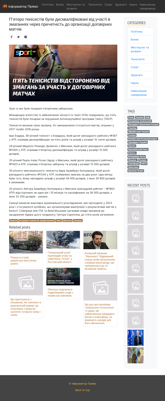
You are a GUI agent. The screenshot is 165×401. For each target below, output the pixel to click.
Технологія (138, 59)
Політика (136, 31)
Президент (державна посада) (143, 124)
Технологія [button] (95, 4)
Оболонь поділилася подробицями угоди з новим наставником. (60, 292)
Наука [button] (133, 4)
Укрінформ (133, 163)
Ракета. (132, 153)
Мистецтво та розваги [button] (76, 6)
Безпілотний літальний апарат (142, 138)
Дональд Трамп (135, 170)
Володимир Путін (136, 156)
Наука (135, 83)
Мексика (67, 220)
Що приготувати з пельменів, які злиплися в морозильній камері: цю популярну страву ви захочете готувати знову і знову (25, 307)
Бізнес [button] (60, 4)
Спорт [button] (108, 4)
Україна (139, 117)
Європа (131, 146)
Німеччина (133, 167)
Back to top (82, 390)
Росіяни (132, 135)
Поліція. (143, 160)
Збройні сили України (138, 131)
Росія (130, 117)
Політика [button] (47, 4)
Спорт (135, 67)
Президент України (137, 142)
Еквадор (78, 220)
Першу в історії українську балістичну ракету (23, 260)
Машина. (132, 160)
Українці (132, 128)
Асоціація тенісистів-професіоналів (36, 220)
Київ (147, 117)
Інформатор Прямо (22, 6)
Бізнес (135, 39)
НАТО (144, 163)
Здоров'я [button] (121, 4)
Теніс (58, 220)
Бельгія (13, 220)
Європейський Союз (138, 149)
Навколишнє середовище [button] (147, 6)
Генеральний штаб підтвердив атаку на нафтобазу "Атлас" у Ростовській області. (60, 257)
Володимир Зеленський (139, 121)
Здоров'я (136, 75)
